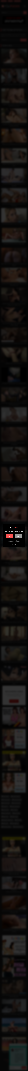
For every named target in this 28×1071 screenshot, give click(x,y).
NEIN (18, 536)
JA (9, 536)
